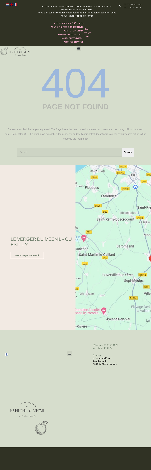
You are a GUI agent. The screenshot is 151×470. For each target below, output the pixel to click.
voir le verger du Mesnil (27, 255)
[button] (79, 48)
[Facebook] (6, 354)
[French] (15, 4)
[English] (12, 4)
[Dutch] (8, 4)
